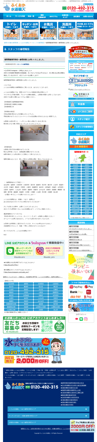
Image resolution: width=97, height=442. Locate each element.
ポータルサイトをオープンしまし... (80, 229)
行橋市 (56, 289)
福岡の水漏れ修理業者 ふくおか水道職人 (17, 42)
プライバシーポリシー (27, 372)
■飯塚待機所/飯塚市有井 (68, 395)
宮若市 (56, 298)
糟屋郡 (26, 304)
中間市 (26, 292)
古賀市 (11, 298)
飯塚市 (26, 286)
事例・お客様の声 (42, 16)
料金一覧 (31, 16)
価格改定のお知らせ (75, 239)
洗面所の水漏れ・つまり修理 (74, 375)
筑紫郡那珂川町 (11, 304)
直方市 (11, 286)
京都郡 (41, 309)
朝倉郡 (26, 307)
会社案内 (76, 16)
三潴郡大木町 (55, 307)
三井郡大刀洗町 (41, 307)
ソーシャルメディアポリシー (44, 372)
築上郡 (56, 309)
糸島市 (56, 301)
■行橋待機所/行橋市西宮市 (69, 400)
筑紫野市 (55, 292)
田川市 (41, 286)
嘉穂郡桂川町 (11, 307)
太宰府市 (55, 295)
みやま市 (41, 301)
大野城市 (26, 295)
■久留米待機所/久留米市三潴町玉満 (72, 392)
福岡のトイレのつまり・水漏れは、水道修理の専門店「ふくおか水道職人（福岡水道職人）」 (33, 277)
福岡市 (26, 283)
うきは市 (41, 298)
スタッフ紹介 (83, 370)
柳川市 (56, 286)
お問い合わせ (88, 16)
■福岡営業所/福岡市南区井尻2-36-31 (72, 383)
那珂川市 (75, 201)
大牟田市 (41, 283)
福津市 (26, 298)
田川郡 (26, 309)
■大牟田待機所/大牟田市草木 (70, 397)
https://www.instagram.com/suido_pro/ (16, 272)
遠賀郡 (41, 304)
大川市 (41, 289)
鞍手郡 (56, 304)
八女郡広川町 (11, 309)
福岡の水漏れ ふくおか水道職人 (15, 370)
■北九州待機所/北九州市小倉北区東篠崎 (73, 385)
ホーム (8, 16)
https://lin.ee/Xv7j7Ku (10, 265)
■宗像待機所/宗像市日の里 (69, 388)
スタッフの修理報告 (38, 42)
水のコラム (54, 16)
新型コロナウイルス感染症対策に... (80, 250)
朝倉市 (26, 301)
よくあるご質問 (63, 370)
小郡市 (41, 292)
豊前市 (11, 292)
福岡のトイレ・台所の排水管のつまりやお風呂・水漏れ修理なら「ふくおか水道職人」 (48, 428)
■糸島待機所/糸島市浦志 (68, 402)
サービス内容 (20, 16)
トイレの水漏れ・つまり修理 (14, 375)
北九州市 (11, 283)
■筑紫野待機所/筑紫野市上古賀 (71, 390)
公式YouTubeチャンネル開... (78, 234)
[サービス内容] (16, 16)
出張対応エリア (65, 16)
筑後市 (26, 289)
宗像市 (41, 295)
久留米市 (55, 283)
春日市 (11, 295)
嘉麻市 (11, 301)
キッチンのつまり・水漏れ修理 (35, 375)
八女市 (11, 289)
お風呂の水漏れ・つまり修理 (55, 375)
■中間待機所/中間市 (67, 405)
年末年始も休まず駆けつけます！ (80, 245)
